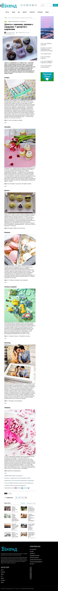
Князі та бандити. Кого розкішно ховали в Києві (15, 534)
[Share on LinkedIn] (22, 497)
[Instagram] (27, 5)
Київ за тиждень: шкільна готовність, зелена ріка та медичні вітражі (15, 517)
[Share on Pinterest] (26, 497)
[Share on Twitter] (19, 497)
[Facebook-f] (22, 5)
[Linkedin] (33, 5)
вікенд (10, 493)
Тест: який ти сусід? (46, 53)
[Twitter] (24, 5)
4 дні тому (15, 521)
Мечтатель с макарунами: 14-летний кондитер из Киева (17, 478)
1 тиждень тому (32, 537)
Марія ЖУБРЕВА (11, 32)
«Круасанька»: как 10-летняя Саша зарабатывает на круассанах (19, 480)
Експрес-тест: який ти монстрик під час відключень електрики (46, 49)
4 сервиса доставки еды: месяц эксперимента (14, 485)
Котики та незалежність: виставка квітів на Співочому (31, 508)
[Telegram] (30, 5)
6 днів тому (31, 530)
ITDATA (14, 588)
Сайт (5, 122)
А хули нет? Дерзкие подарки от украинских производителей (18, 483)
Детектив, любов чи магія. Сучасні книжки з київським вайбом (15, 526)
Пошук (55, 5)
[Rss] (36, 5)
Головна (5, 17)
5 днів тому (31, 521)
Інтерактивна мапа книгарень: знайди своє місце (31, 534)
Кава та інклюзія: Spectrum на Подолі (14, 508)
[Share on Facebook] (16, 497)
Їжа (9, 17)
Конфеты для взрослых (16, 475)
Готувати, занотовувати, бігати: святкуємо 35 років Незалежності (31, 517)
